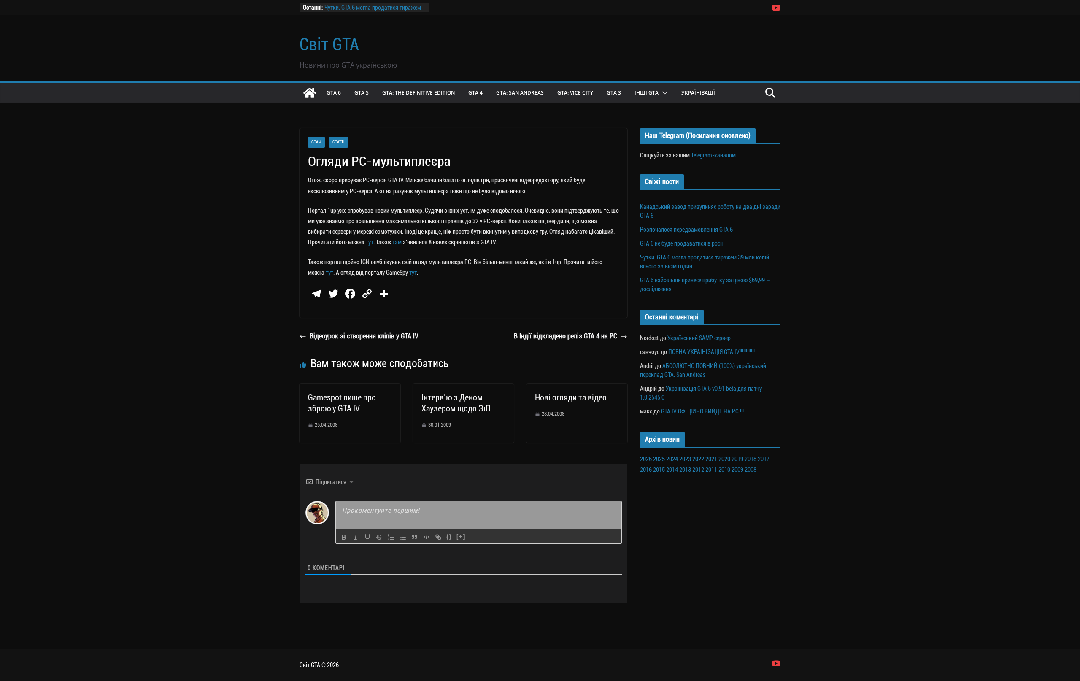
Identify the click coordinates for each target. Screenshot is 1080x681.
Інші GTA (646, 92)
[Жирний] (344, 537)
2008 (750, 469)
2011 (711, 469)
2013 (685, 469)
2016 (646, 469)
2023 (685, 459)
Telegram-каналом (713, 155)
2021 (711, 459)
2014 (672, 469)
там (397, 242)
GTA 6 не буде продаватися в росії (681, 243)
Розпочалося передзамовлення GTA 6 (686, 229)
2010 (724, 469)
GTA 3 (614, 92)
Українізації (698, 92)
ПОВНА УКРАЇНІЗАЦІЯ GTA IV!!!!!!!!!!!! (711, 352)
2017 (764, 459)
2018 (750, 459)
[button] (663, 93)
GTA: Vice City (575, 92)
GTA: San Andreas (520, 92)
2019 (737, 459)
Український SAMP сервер (699, 338)
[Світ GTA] (310, 93)
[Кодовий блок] (426, 537)
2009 (737, 469)
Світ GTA (329, 44)
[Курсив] (356, 537)
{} (449, 536)
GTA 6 (334, 92)
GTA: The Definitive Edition (418, 92)
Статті (338, 142)
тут (369, 242)
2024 (672, 459)
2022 (698, 459)
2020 (724, 459)
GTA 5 (361, 92)
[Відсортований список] (391, 537)
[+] (461, 536)
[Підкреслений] (367, 537)
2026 (646, 459)
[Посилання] (438, 537)
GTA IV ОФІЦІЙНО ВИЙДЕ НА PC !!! (702, 411)
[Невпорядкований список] (403, 537)
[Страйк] (379, 537)
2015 (659, 469)
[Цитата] (415, 537)
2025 (659, 459)
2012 (698, 469)
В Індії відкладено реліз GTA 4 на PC (565, 336)
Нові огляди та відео (571, 397)
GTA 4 (475, 92)
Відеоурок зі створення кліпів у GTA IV (364, 336)
